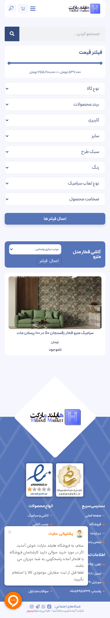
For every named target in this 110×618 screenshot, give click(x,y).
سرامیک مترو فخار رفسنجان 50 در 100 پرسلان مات (55, 333)
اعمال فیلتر (49, 261)
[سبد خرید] (23, 8)
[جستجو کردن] (12, 34)
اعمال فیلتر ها (55, 219)
